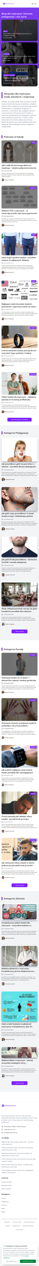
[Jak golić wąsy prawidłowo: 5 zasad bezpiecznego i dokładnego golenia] (19, 499)
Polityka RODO (16, 1226)
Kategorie (6, 1194)
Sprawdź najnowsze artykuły (19, 419)
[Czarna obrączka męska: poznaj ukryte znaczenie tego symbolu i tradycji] (19, 337)
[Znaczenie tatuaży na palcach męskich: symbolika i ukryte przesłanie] (19, 709)
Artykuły (5, 1138)
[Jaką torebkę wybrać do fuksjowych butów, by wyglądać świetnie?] (19, 30)
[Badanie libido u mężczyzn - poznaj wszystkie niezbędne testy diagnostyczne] (19, 1052)
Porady (4, 1198)
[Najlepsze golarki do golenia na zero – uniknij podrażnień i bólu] (19, 75)
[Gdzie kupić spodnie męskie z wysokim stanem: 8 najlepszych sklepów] (19, 244)
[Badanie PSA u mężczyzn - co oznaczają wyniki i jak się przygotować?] (19, 197)
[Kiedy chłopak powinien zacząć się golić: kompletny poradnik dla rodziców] (19, 594)
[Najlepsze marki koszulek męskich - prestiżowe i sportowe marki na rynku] (19, 290)
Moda (3, 1212)
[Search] (35, 4)
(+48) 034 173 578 (9, 1129)
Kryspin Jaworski (10, 575)
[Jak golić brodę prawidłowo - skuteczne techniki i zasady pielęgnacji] (19, 547)
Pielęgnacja (5, 1202)
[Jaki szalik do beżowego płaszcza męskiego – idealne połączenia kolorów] (19, 151)
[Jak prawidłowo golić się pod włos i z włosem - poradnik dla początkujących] (19, 449)
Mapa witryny (19, 1229)
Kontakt (7, 1226)
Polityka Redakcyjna (28, 1226)
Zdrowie (4, 1205)
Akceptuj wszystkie (28, 1261)
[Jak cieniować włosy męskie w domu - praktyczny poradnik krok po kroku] (19, 849)
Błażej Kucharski (10, 479)
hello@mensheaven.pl (10, 1132)
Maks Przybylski (10, 624)
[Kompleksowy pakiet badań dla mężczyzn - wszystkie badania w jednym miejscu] (19, 911)
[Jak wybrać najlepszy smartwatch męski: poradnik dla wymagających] (19, 756)
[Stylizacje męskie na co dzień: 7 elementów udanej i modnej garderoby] (19, 664)
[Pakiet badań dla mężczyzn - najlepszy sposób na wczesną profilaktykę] (19, 383)
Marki (3, 1208)
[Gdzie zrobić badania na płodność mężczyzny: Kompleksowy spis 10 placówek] (19, 1006)
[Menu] (32, 4)
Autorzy (5, 1178)
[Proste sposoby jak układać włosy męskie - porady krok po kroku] (19, 802)
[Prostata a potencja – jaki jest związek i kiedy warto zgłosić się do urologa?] (19, 52)
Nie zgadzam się (11, 1261)
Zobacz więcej (19, 631)
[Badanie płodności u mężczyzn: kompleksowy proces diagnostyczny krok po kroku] (19, 956)
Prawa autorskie (16, 1222)
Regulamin (7, 1222)
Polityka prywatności (29, 1222)
